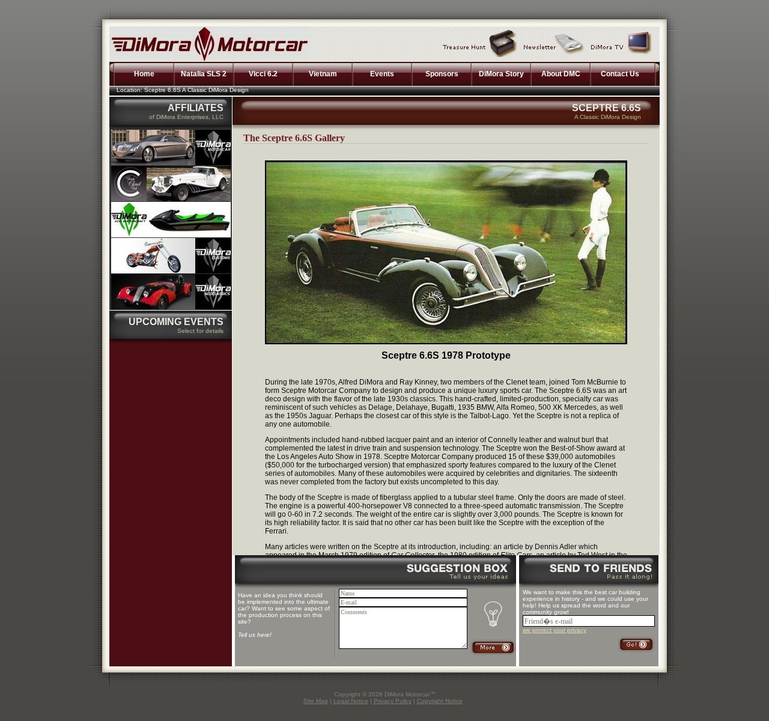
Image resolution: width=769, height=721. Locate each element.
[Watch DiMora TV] (621, 43)
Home (144, 74)
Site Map (315, 701)
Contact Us (620, 74)
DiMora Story (501, 74)
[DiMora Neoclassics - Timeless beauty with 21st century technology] (171, 307)
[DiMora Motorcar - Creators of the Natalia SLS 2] (171, 163)
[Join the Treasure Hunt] (480, 43)
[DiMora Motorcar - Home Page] (209, 59)
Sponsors (441, 74)
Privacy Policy (393, 701)
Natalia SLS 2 (203, 74)
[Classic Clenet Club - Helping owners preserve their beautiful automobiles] (171, 199)
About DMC (560, 74)
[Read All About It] (554, 43)
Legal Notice (350, 701)
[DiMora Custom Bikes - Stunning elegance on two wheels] (171, 271)
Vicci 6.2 (263, 74)
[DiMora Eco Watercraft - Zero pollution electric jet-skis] (171, 235)
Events (382, 74)
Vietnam (323, 74)
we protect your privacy (554, 630)
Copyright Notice (440, 701)
